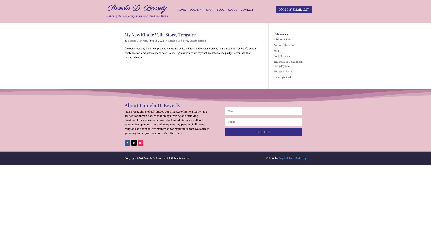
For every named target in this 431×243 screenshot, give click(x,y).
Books (194, 9)
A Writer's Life (174, 40)
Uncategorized (197, 40)
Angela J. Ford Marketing (292, 158)
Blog (220, 9)
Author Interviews (284, 45)
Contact (247, 9)
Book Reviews (282, 56)
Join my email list (294, 9)
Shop (209, 9)
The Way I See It (283, 71)
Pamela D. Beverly (138, 40)
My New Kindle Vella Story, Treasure (160, 35)
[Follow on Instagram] (140, 143)
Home (181, 9)
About (232, 9)
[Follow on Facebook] (127, 143)
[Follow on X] (134, 143)
